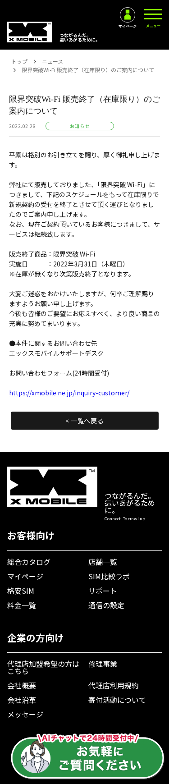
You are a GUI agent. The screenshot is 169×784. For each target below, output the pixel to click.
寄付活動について (117, 699)
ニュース (52, 61)
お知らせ (80, 126)
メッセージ (25, 714)
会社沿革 (21, 699)
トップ (19, 61)
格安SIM (20, 590)
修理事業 (102, 663)
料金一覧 (21, 605)
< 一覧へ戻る (84, 420)
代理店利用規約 (113, 685)
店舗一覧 (102, 561)
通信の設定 (106, 605)
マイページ (25, 576)
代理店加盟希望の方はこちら (43, 667)
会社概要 (21, 685)
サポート (102, 590)
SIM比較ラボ (109, 576)
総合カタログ (28, 561)
